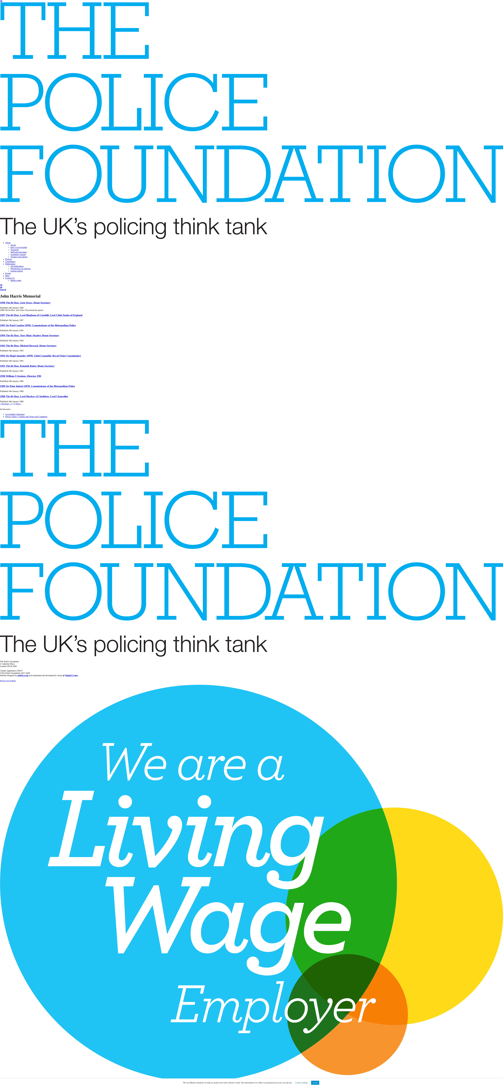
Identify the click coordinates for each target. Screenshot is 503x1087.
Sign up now (158, 28)
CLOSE (348, 16)
